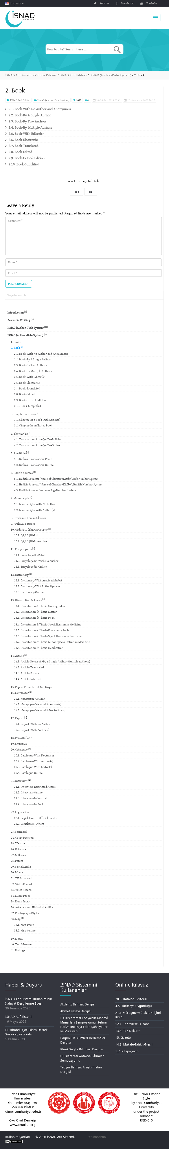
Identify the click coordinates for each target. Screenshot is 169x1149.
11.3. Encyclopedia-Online (30, 566)
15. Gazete (123, 1037)
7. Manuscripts (21, 498)
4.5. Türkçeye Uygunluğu (133, 1006)
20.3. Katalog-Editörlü (131, 999)
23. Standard (19, 831)
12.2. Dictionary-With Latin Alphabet (37, 586)
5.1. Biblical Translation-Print (33, 459)
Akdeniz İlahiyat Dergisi (77, 1004)
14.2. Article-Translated (29, 667)
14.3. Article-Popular (27, 673)
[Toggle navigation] (155, 17)
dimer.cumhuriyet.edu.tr (23, 1111)
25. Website (18, 843)
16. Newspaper (21, 692)
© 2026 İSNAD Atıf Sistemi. (55, 1137)
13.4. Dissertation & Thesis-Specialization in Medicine (47, 624)
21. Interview (21, 780)
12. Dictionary (21, 574)
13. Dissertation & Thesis (28, 600)
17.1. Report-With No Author (32, 724)
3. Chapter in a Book (25, 413)
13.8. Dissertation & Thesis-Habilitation (38, 648)
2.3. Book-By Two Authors (27, 121)
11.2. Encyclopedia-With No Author (36, 561)
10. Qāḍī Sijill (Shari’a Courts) (31, 529)
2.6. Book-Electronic (23, 139)
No (90, 192)
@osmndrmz (97, 1137)
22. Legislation (21, 812)
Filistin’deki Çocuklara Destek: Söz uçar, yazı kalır (26, 1032)
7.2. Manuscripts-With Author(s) (34, 510)
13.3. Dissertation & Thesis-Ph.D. (34, 617)
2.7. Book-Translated (23, 145)
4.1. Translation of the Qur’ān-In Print (38, 439)
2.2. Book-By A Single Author (30, 115)
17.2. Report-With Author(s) (31, 730)
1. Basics (16, 342)
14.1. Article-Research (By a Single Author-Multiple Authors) (52, 661)
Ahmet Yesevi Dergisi (75, 1011)
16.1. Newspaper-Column (29, 698)
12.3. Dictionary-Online (29, 592)
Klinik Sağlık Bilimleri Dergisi (81, 1049)
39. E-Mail (17, 938)
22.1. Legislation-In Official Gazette (36, 818)
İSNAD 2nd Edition (19, 100)
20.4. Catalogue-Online (28, 773)
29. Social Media (21, 866)
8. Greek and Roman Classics (28, 518)
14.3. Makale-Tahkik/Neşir (134, 1044)
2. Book (17, 347)
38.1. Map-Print (24, 924)
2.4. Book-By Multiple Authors (30, 127)
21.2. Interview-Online (28, 792)
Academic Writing (20, 319)
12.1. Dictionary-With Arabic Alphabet (38, 580)
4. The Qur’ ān (21, 433)
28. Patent (17, 860)
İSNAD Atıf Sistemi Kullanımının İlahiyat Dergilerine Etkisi (28, 1001)
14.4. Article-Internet (27, 679)
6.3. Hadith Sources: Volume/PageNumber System (45, 490)
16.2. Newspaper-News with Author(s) (37, 704)
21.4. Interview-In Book (29, 804)
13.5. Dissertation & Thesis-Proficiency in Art (42, 630)
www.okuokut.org (22, 1125)
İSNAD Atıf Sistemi (18, 1016)
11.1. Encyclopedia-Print (29, 555)
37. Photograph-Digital (25, 913)
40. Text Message (21, 944)
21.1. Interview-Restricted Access (34, 786)
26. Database (18, 849)
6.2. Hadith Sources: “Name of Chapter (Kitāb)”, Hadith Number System (58, 484)
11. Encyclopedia (23, 549)
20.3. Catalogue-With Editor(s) (33, 767)
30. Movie (17, 872)
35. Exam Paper (20, 901)
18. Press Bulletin (21, 738)
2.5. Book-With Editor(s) (26, 133)
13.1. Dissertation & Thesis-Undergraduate (40, 606)
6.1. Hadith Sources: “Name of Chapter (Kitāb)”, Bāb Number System (56, 478)
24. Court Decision (22, 837)
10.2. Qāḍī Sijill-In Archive (30, 541)
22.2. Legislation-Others (29, 823)
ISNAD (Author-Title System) (27, 327)
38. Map (17, 918)
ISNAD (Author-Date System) (53, 100)
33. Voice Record (21, 889)
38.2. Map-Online (24, 930)
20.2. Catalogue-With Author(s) (33, 761)
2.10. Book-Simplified (24, 164)
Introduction (17, 312)
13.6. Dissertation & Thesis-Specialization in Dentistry (48, 636)
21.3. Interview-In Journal (30, 798)
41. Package (18, 950)
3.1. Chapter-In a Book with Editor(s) (37, 419)
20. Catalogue (21, 749)
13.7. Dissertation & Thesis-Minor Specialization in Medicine (52, 642)
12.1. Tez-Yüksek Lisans (132, 1024)
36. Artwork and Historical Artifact (33, 907)
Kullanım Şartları (17, 1137)
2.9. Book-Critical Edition (27, 157)
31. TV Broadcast (21, 878)
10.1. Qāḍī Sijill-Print (27, 535)
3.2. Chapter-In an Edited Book (33, 425)
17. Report (19, 718)
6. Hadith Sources (23, 472)
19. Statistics (19, 743)
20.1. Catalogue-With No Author (34, 755)
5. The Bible (20, 453)
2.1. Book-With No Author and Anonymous (40, 108)
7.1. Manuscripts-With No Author (35, 504)
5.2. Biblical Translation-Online (33, 465)
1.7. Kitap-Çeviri (127, 1051)
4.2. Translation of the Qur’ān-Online (37, 445)
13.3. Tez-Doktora (128, 1031)
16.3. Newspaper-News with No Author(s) (39, 710)
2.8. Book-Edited (20, 151)
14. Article (19, 655)
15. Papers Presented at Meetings (31, 687)
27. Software (18, 855)
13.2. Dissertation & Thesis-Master (35, 611)
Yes (76, 192)
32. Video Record (21, 884)
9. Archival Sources (23, 523)
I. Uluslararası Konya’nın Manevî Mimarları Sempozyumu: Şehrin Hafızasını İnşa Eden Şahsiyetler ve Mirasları (84, 1024)
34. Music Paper (20, 895)
